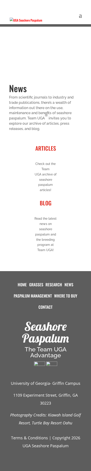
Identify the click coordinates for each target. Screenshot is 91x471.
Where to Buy (65, 296)
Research (54, 284)
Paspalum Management (33, 296)
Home (22, 284)
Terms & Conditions (29, 437)
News (68, 284)
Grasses (36, 284)
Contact (45, 307)
